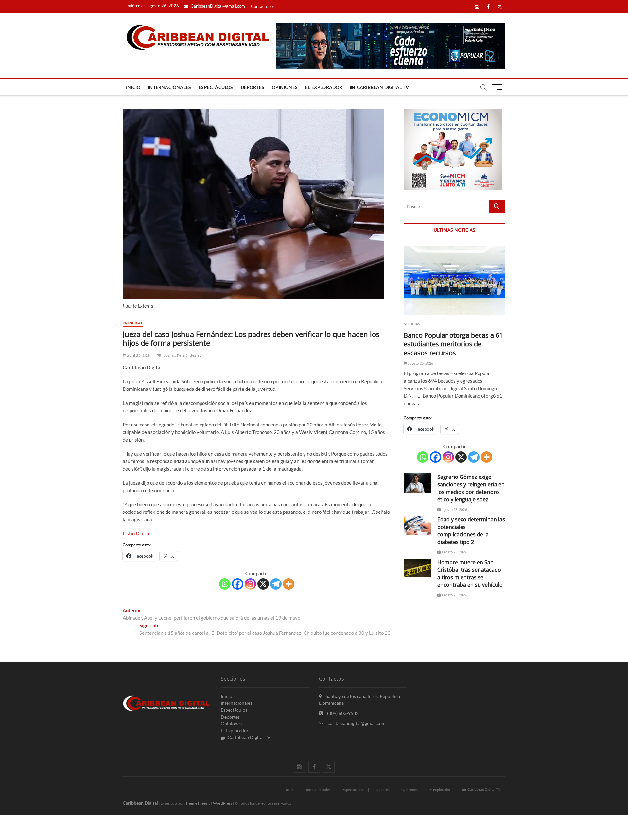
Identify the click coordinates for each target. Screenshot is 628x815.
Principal (133, 323)
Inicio (133, 87)
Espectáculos (216, 87)
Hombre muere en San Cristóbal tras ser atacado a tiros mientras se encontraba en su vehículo (470, 573)
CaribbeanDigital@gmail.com (217, 6)
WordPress (222, 803)
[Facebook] (237, 584)
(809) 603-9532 (342, 713)
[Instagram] (250, 584)
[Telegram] (276, 584)
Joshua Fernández (180, 355)
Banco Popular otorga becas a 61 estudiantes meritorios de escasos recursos (453, 344)
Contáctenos (263, 6)
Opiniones (285, 87)
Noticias (412, 324)
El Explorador (323, 87)
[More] (288, 584)
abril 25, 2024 (139, 355)
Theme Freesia (197, 803)
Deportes (253, 87)
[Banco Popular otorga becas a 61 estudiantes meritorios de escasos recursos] (454, 280)
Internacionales (169, 87)
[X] (263, 584)
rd (200, 355)
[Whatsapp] (225, 584)
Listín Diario (136, 533)
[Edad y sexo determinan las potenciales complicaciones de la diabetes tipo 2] (417, 525)
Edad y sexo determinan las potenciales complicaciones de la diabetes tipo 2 (471, 531)
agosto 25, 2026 (420, 363)
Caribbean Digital (140, 803)
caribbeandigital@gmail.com (356, 723)
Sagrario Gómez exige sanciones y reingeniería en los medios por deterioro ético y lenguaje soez (471, 488)
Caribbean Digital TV (383, 87)
